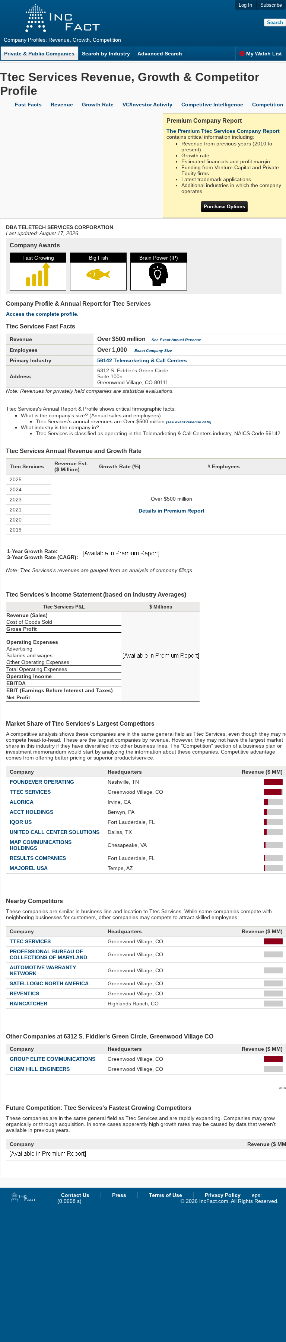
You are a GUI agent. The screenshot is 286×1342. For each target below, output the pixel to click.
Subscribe (271, 5)
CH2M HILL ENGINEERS (40, 1069)
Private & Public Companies (39, 54)
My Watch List (264, 54)
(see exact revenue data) (188, 422)
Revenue (62, 104)
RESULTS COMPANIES (38, 858)
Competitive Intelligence (212, 104)
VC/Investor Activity (147, 104)
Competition (267, 104)
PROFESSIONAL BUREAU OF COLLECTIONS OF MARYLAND (48, 954)
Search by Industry (106, 54)
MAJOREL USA (29, 868)
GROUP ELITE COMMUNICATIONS (52, 1059)
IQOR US (21, 822)
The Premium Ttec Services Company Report (223, 131)
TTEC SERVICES (30, 792)
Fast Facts (28, 104)
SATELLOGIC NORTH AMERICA (49, 983)
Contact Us (75, 1195)
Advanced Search (159, 54)
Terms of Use (165, 1195)
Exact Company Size (153, 351)
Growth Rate (98, 104)
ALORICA (22, 802)
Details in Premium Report (171, 511)
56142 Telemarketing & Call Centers (142, 360)
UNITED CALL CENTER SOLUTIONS (54, 832)
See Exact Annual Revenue (176, 340)
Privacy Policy (223, 1195)
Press (119, 1195)
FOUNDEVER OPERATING (42, 782)
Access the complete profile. (42, 314)
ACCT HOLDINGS (31, 812)
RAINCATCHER (28, 1003)
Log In (245, 5)
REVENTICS (24, 993)
